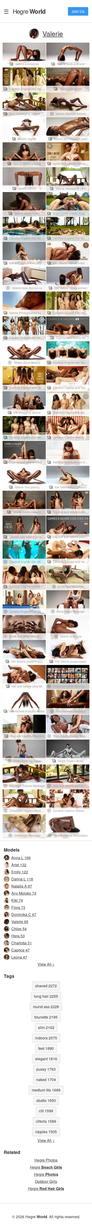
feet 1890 (46, 1048)
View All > (46, 964)
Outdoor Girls (46, 1181)
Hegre (29, 11)
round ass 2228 (46, 1006)
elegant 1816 (46, 1058)
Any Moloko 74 (23, 893)
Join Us (78, 11)
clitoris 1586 (46, 1121)
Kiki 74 (17, 900)
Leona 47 (19, 957)
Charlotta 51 (21, 943)
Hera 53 (18, 936)
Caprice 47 (20, 950)
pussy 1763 (46, 1069)
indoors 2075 (46, 1038)
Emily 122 (19, 872)
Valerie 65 (19, 921)
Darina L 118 (22, 879)
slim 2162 (46, 1027)
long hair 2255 (46, 996)
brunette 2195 (46, 1017)
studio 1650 (46, 1100)
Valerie (52, 33)
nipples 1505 (46, 1131)
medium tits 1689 (46, 1090)
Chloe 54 (19, 928)
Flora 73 (18, 907)
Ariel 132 (18, 864)
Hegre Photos (46, 1160)
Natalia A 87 (21, 886)
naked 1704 (46, 1079)
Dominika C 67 (23, 914)
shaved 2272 (46, 985)
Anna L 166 (21, 857)
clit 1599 (46, 1111)
